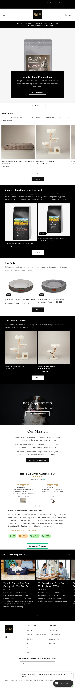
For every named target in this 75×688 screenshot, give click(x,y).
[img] (37, 476)
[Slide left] (33, 173)
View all (37, 179)
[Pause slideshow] (48, 105)
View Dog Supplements (37, 414)
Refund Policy (53, 643)
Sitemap (30, 652)
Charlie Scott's (14, 680)
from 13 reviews (36, 480)
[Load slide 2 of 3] (35, 105)
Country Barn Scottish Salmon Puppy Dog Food (19, 243)
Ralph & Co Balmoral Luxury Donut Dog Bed (51, 299)
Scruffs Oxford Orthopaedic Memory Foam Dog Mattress (17, 161)
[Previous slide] (27, 105)
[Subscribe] (53, 664)
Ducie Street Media (47, 680)
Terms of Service (55, 634)
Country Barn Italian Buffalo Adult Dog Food (51, 238)
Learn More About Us (37, 460)
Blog (28, 643)
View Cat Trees (37, 92)
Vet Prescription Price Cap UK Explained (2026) (51, 584)
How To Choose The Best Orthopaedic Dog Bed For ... (17, 584)
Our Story (30, 639)
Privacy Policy (54, 630)
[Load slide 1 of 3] (32, 105)
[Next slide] (43, 105)
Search (29, 630)
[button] (4, 15)
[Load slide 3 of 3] (38, 105)
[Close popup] (72, 674)
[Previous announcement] (4, 2)
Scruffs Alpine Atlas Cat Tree (46, 366)
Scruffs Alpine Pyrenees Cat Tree (45, 161)
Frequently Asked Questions (36, 634)
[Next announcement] (71, 2)
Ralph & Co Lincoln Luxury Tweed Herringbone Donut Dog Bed (21, 300)
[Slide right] (42, 173)
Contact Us (31, 648)
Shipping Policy (54, 639)
